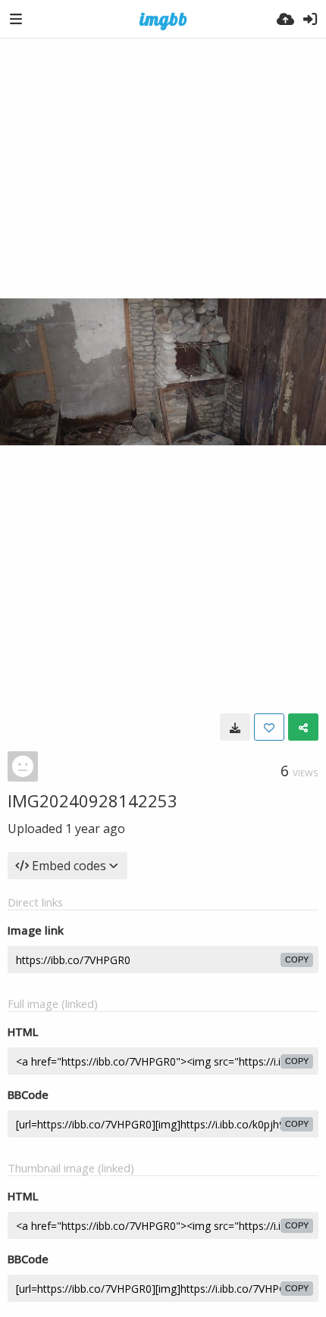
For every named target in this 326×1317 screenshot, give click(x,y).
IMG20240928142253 (92, 800)
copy (297, 959)
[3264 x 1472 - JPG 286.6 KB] (235, 727)
